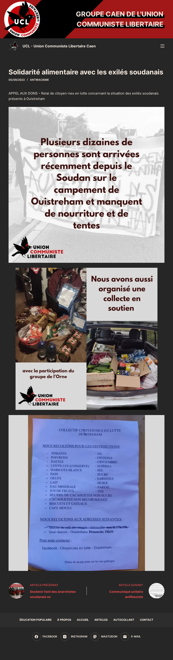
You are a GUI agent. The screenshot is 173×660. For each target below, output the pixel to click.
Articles (101, 619)
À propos (64, 619)
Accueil (83, 619)
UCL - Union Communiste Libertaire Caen (59, 46)
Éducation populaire (36, 619)
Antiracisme (39, 79)
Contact (146, 619)
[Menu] (162, 46)
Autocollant (123, 619)
